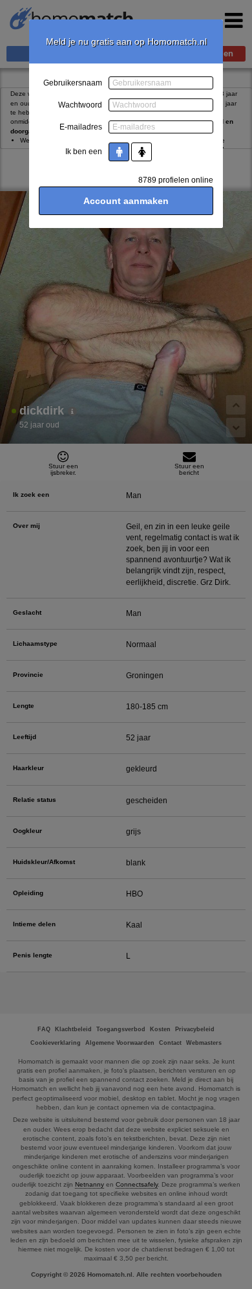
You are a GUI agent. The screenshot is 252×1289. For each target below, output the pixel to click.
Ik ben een (83, 151)
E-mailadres (80, 126)
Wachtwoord (80, 104)
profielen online (175, 180)
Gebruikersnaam (72, 82)
